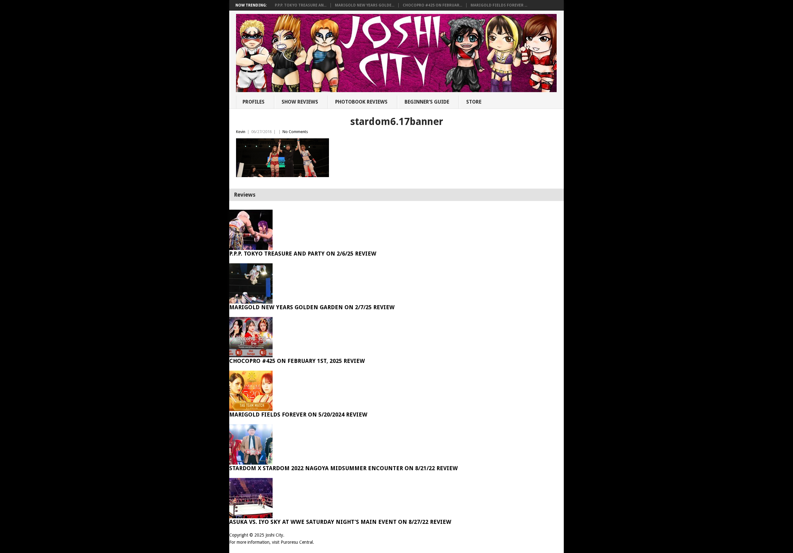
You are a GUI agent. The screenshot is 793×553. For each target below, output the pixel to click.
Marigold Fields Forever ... (499, 5)
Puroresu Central (297, 542)
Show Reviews (300, 102)
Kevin (240, 131)
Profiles (254, 102)
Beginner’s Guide (427, 102)
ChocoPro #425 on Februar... (432, 5)
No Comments (295, 131)
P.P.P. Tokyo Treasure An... (300, 5)
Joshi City (274, 535)
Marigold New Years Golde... (364, 5)
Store (473, 102)
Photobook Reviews (361, 102)
